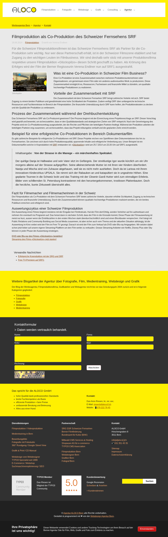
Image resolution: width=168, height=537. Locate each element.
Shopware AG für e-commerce (76, 443)
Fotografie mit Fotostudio (23, 442)
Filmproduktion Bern (71, 452)
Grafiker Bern (68, 458)
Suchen (149, 481)
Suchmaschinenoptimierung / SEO (28, 466)
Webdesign (21, 305)
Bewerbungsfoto (19, 439)
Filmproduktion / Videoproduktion (27, 428)
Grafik (19, 302)
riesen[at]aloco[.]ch (102, 404)
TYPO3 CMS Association (73, 446)
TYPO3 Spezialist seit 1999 (25, 460)
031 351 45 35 (121, 443)
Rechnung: (19, 363)
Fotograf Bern (68, 461)
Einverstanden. (147, 529)
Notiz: (17, 343)
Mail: (89, 343)
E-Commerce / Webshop (23, 463)
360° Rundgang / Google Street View (29, 445)
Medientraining (23, 308)
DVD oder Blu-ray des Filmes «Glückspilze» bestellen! (37, 236)
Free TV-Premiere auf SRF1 (31, 260)
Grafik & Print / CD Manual (24, 450)
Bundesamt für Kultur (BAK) (74, 435)
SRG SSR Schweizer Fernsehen (77, 428)
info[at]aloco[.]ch (119, 440)
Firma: (90, 335)
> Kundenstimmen (95, 491)
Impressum (117, 452)
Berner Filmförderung (72, 432)
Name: (17, 335)
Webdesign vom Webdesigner (26, 457)
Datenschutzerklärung (122, 455)
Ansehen (103, 485)
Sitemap (115, 448)
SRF (55, 145)
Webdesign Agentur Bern (102, 516)
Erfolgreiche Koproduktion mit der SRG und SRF (40, 256)
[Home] (24, 9)
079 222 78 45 (103, 407)
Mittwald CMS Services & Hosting (77, 440)
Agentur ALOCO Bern (73, 513)
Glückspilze (78, 145)
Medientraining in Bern (22, 434)
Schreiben (91, 485)
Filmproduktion (32, 42)
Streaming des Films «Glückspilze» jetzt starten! (34, 239)
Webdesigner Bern (70, 455)
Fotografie (20, 298)
